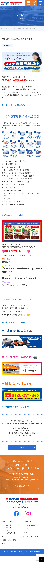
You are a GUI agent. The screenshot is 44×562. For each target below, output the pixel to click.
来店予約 (8, 528)
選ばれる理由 (28, 521)
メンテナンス (7, 536)
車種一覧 (8, 525)
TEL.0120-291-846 (22, 474)
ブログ (26, 528)
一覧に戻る (22, 448)
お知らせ (27, 532)
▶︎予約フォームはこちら (13, 104)
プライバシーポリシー (31, 536)
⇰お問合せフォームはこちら (15, 406)
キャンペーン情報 (29, 525)
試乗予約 (8, 530)
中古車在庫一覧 (10, 533)
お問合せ (6, 543)
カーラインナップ (8, 521)
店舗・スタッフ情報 (9, 540)
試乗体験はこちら (22, 486)
